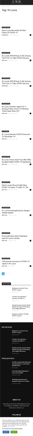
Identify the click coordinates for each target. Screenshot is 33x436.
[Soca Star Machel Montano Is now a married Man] (6, 373)
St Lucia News (5, 131)
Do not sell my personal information (12, 428)
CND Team (4, 60)
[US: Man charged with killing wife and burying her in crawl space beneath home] (6, 364)
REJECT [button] (6, 432)
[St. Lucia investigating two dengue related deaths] (16, 201)
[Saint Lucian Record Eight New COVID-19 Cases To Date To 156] (16, 175)
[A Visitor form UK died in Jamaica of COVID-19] (6, 299)
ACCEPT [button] (14, 432)
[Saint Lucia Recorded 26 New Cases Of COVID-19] (16, 20)
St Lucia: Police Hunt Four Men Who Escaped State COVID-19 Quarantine (16, 161)
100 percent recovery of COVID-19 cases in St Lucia (15, 262)
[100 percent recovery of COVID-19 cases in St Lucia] (16, 252)
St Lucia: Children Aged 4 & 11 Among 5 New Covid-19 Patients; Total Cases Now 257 (15, 109)
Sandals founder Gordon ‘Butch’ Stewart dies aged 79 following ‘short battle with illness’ (21, 306)
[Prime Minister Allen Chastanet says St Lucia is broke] (16, 226)
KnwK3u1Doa (5, 35)
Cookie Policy (11, 426)
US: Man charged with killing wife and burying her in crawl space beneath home (21, 363)
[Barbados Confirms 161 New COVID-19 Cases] (6, 316)
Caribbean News (6, 27)
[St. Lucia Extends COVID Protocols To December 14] (16, 124)
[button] (30, 2)
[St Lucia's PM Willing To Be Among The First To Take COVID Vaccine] (16, 46)
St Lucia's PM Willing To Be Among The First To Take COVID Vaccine (16, 57)
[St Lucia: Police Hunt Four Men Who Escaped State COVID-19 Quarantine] (16, 150)
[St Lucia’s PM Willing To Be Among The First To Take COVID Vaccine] (16, 71)
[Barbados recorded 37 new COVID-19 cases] (6, 290)
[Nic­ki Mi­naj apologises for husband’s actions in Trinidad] (6, 382)
